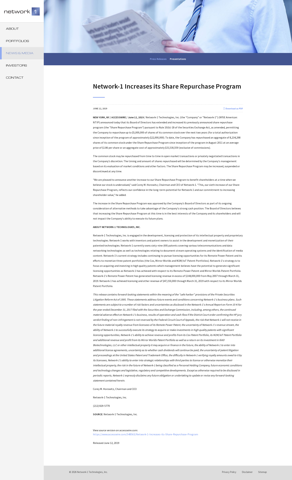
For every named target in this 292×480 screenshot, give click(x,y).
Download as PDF (234, 108)
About (12, 28)
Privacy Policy (229, 472)
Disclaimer (247, 472)
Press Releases (158, 59)
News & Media (19, 53)
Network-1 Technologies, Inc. (92, 472)
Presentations (178, 59)
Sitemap (262, 472)
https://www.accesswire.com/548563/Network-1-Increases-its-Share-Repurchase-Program (145, 434)
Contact (15, 77)
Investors (16, 65)
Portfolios (17, 41)
